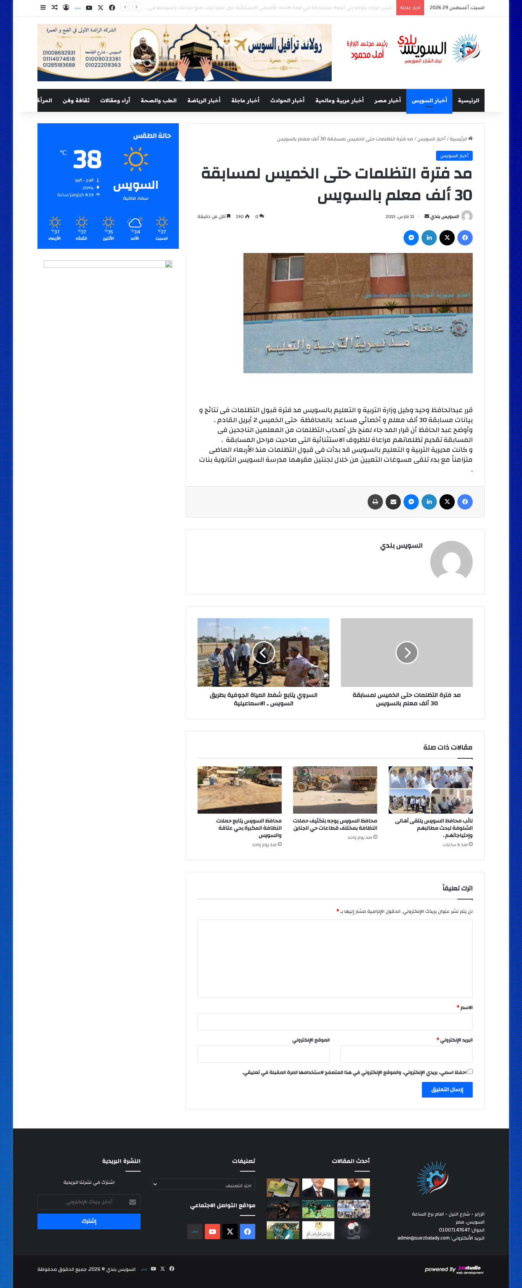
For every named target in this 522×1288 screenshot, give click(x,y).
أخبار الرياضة (203, 100)
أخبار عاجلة (245, 100)
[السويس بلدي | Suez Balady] (414, 49)
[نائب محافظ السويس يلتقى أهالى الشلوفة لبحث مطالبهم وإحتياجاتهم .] (431, 790)
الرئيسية (468, 100)
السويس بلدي (444, 216)
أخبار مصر (387, 100)
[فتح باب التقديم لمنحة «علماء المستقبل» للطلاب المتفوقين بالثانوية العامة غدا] (318, 1230)
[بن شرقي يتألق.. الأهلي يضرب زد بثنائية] (283, 1209)
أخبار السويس (429, 100)
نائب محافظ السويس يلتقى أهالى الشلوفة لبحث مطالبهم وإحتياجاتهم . (434, 828)
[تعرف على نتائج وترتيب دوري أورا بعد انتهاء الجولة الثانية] (318, 1209)
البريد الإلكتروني (454, 1040)
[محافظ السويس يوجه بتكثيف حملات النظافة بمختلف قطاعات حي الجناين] (335, 790)
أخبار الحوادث (287, 100)
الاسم (465, 1007)
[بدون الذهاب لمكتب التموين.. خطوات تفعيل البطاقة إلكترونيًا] (283, 1187)
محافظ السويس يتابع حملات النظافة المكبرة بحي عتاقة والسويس (249, 828)
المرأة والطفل (34, 100)
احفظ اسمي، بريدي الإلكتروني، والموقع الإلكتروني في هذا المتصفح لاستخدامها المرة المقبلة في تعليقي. (354, 1072)
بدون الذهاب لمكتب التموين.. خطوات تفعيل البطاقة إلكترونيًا (329, 7)
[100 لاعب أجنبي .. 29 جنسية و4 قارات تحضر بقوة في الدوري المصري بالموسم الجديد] (353, 1230)
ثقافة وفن (76, 100)
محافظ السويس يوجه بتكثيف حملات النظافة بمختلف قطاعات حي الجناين (335, 824)
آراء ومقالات (115, 100)
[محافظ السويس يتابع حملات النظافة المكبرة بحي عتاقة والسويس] (240, 790)
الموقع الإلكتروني (311, 1040)
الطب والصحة (159, 100)
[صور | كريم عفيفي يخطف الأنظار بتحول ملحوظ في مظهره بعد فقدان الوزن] (353, 1187)
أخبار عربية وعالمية (339, 100)
